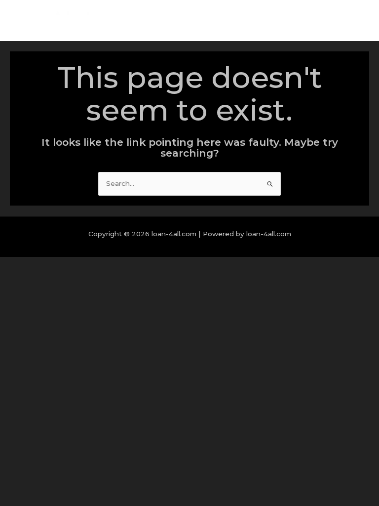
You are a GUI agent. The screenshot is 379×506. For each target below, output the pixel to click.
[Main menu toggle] (359, 20)
